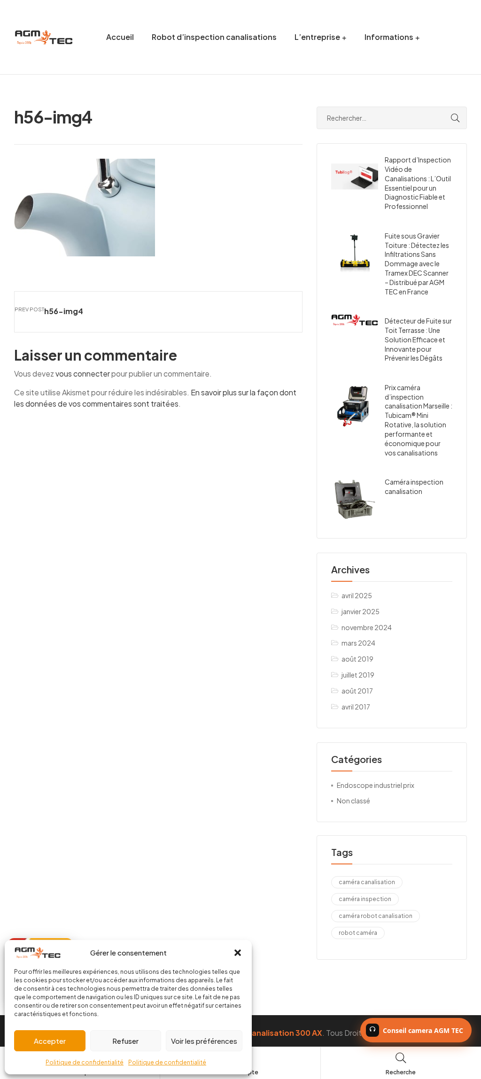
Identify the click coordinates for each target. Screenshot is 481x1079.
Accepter (50, 1040)
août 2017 (357, 690)
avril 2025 (356, 595)
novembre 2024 (366, 627)
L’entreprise (317, 37)
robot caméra (358, 932)
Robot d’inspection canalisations (214, 37)
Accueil (120, 37)
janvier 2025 (360, 611)
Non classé (353, 800)
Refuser (125, 1040)
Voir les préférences (204, 1040)
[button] (237, 952)
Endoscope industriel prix (375, 785)
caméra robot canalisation (375, 915)
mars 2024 (358, 643)
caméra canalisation (367, 882)
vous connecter (82, 373)
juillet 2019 (357, 675)
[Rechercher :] (392, 118)
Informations (389, 37)
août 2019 (357, 659)
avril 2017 (355, 706)
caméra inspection (365, 898)
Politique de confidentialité (85, 1062)
